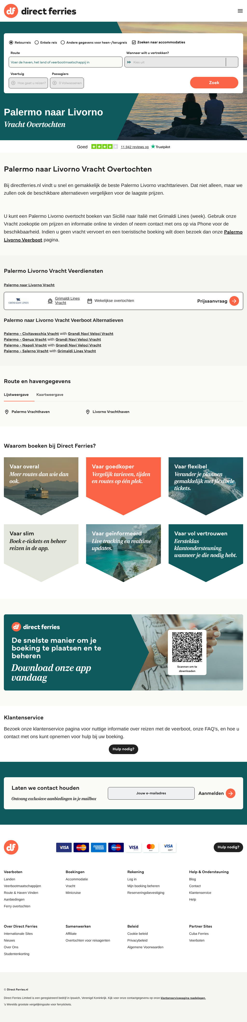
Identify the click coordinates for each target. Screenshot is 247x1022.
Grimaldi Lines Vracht (76, 351)
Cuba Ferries (199, 934)
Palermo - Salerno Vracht (26, 351)
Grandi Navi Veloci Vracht (90, 334)
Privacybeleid (137, 940)
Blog (192, 879)
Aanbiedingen (14, 899)
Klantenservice (200, 893)
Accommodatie (77, 879)
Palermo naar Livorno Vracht (29, 285)
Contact (195, 886)
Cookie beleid (137, 934)
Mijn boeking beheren (143, 886)
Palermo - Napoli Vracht (25, 345)
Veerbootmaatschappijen (22, 886)
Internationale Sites (18, 934)
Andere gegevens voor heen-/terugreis (96, 42)
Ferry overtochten (17, 906)
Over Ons (11, 947)
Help (192, 899)
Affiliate (71, 934)
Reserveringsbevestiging (145, 893)
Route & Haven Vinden (21, 893)
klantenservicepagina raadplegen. (183, 998)
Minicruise (73, 893)
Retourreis (23, 42)
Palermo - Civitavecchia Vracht (31, 334)
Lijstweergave (16, 395)
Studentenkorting (16, 954)
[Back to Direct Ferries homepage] (40, 11)
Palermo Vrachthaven (31, 412)
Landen (9, 879)
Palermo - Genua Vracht (25, 340)
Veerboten (197, 940)
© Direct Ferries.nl (16, 989)
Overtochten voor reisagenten (88, 940)
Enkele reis (48, 42)
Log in (132, 879)
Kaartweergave (49, 395)
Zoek (214, 82)
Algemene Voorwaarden (145, 947)
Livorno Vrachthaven (111, 412)
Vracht (70, 886)
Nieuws (9, 940)
